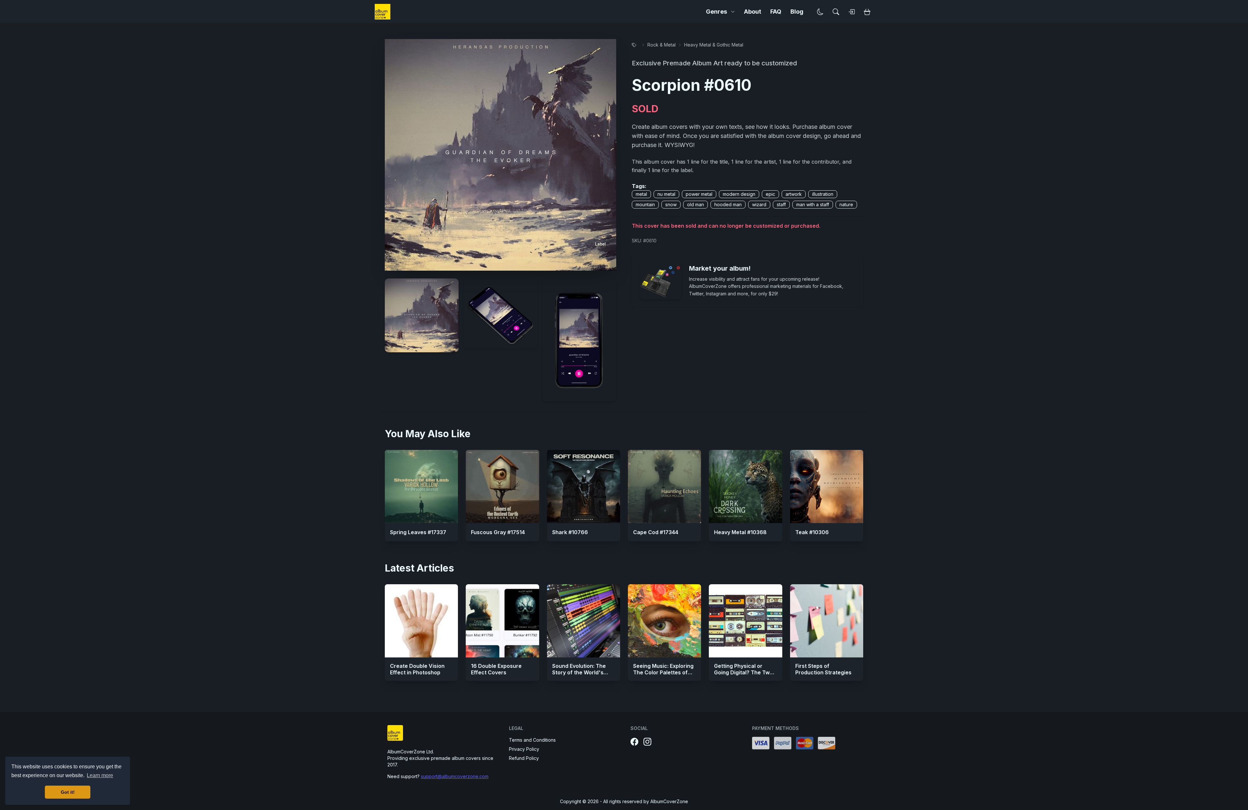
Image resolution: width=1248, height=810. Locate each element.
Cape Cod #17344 (655, 532)
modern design (739, 194)
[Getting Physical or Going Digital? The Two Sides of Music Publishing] (745, 620)
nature (846, 204)
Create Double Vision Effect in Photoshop (417, 669)
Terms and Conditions (532, 740)
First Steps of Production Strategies (823, 669)
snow (671, 204)
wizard (759, 204)
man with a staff (812, 204)
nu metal (666, 194)
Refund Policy (524, 758)
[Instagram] (647, 742)
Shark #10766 (570, 532)
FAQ (775, 11)
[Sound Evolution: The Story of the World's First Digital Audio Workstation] (583, 620)
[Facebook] (634, 742)
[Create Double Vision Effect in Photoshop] (421, 620)
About (752, 11)
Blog (796, 11)
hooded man (728, 204)
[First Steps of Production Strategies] (826, 620)
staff (781, 204)
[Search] (835, 11)
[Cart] (867, 11)
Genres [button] (716, 11)
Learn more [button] (100, 775)
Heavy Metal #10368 (740, 532)
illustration (822, 194)
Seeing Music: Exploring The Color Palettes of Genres (663, 672)
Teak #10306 (812, 532)
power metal (699, 194)
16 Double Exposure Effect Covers (496, 669)
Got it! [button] (68, 792)
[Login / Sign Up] (851, 11)
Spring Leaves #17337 (418, 532)
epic (770, 194)
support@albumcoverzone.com (454, 776)
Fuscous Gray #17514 (498, 532)
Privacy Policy (524, 749)
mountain (645, 204)
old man (695, 204)
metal (641, 194)
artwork (794, 194)
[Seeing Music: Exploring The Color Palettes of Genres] (664, 620)
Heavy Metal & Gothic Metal (713, 44)
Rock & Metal (661, 44)
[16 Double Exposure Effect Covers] (502, 620)
